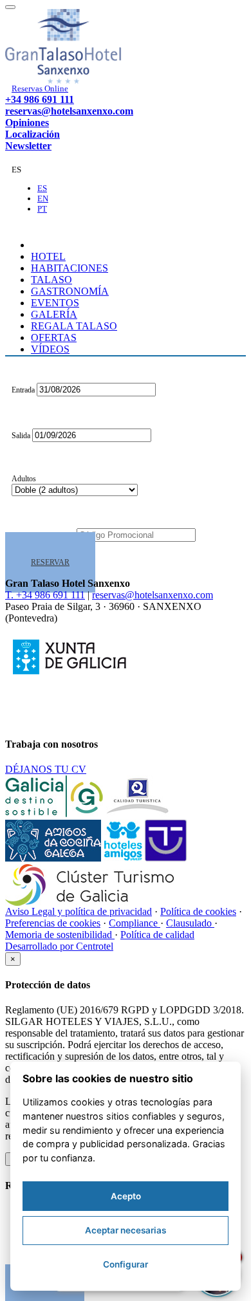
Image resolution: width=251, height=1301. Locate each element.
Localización (32, 134)
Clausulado (190, 923)
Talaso (51, 279)
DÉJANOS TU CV (45, 769)
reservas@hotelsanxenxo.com (69, 111)
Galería (54, 314)
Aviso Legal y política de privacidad (78, 911)
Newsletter (28, 145)
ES (42, 188)
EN (42, 198)
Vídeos (50, 349)
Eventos (55, 302)
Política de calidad (157, 934)
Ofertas (54, 337)
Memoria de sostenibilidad (60, 934)
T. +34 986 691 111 (45, 594)
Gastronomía (70, 291)
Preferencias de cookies (52, 923)
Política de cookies (198, 911)
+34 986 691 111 (39, 99)
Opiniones (27, 122)
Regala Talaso (74, 325)
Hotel (48, 256)
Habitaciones (69, 268)
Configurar (125, 1264)
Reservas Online (40, 88)
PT (42, 209)
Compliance (134, 923)
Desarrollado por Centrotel (59, 946)
